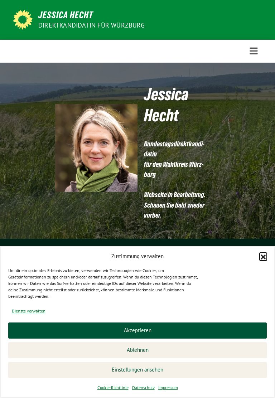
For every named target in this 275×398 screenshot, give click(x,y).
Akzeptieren (137, 330)
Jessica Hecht (65, 15)
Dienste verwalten (28, 311)
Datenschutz (143, 387)
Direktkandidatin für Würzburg (91, 25)
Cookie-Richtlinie (113, 387)
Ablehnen (138, 349)
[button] (263, 256)
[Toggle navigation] (253, 51)
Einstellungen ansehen (137, 369)
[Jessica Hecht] (23, 19)
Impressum (168, 387)
